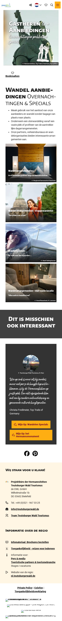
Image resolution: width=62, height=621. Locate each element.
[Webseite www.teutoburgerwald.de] (31, 600)
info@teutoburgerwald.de (25, 509)
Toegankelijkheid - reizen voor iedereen (33, 548)
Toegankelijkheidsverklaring (30, 591)
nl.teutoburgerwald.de (23, 575)
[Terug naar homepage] (6, 5)
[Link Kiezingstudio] (43, 53)
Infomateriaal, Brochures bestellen (30, 542)
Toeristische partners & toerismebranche (33, 562)
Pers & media (18, 558)
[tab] (31, 348)
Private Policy (24, 587)
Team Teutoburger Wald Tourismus (30, 515)
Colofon (38, 587)
